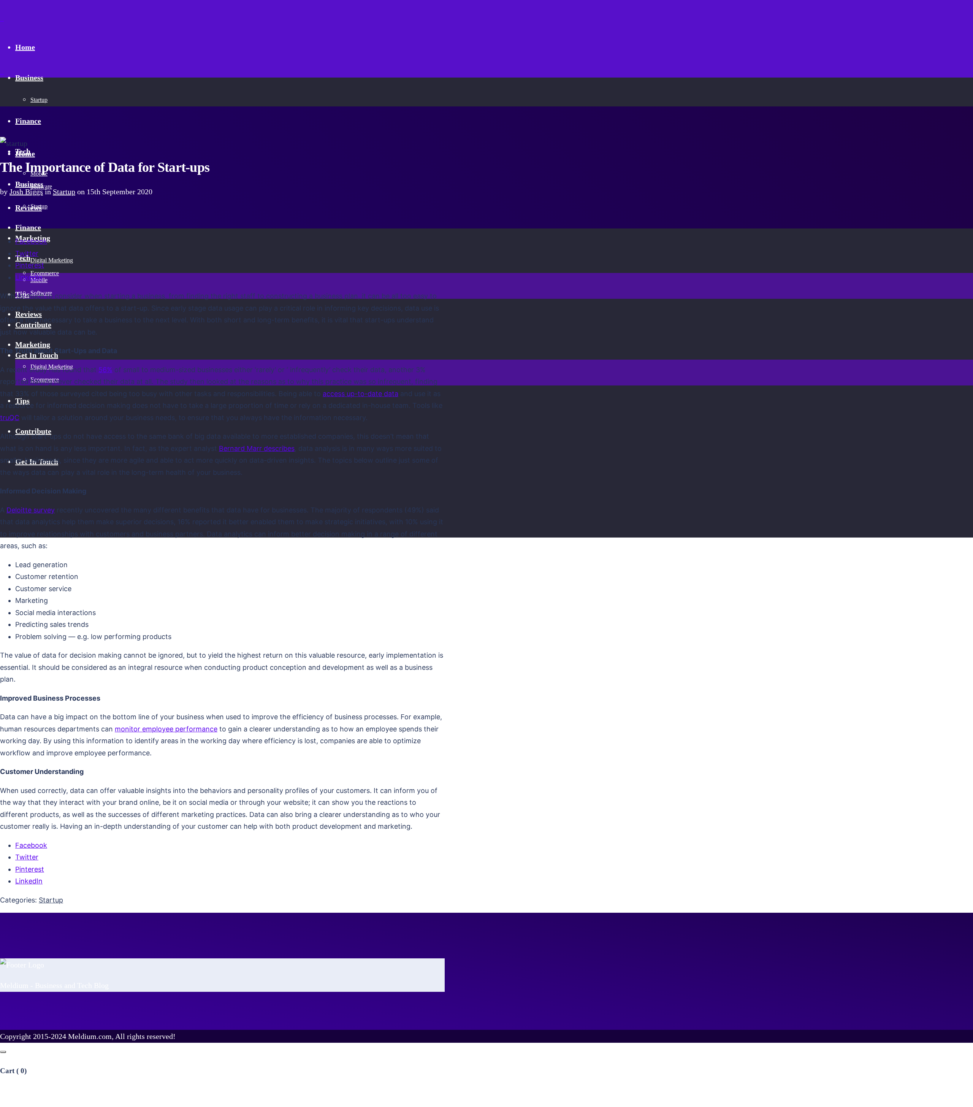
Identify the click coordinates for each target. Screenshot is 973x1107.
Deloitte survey (30, 510)
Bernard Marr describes (257, 448)
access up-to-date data (360, 394)
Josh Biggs (26, 191)
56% (105, 370)
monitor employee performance (166, 729)
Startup (64, 191)
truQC (9, 418)
